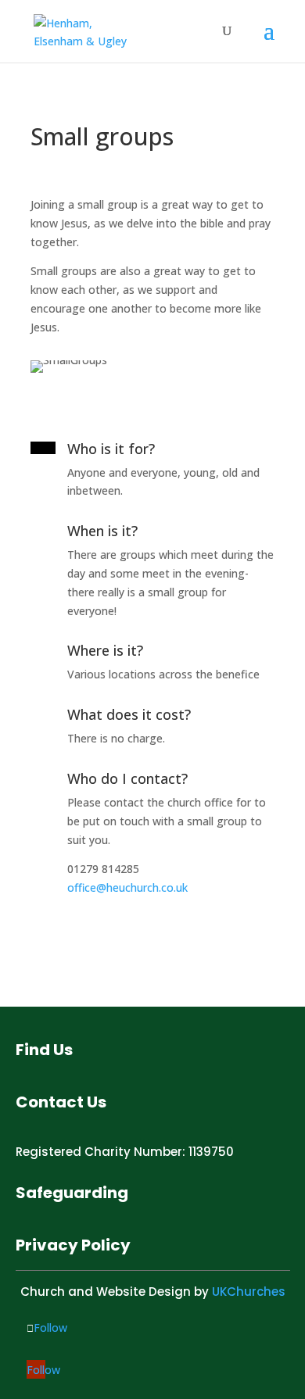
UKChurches (248, 1291)
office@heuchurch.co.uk (127, 887)
